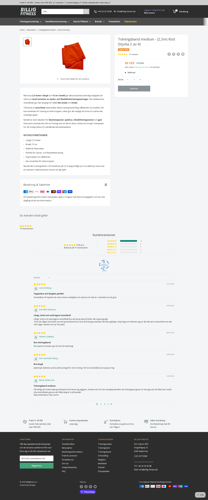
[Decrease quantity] (127, 79)
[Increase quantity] (140, 79)
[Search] (86, 11)
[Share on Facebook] (169, 54)
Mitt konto (149, 12)
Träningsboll (104, 448)
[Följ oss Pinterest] (90, 486)
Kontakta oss (68, 459)
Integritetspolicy (69, 467)
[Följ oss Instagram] (86, 486)
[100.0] (104, 265)
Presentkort (114, 21)
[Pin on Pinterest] (173, 54)
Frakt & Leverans (69, 455)
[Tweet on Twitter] (178, 54)
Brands (98, 21)
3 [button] (104, 404)
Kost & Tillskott (80, 21)
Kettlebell (102, 463)
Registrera (37, 465)
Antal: (121, 79)
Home (22, 30)
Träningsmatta (105, 444)
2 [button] (100, 404)
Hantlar (101, 467)
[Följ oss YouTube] (95, 486)
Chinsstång (103, 455)
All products (31, 30)
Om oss (65, 463)
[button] (25, 226)
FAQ (63, 471)
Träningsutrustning (29, 21)
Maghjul (101, 459)
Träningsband (104, 451)
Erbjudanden (104, 471)
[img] (39, 284)
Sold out (134, 88)
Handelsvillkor (68, 444)
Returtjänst (67, 448)
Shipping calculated (142, 67)
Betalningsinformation (72, 451)
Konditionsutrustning (56, 21)
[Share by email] (183, 54)
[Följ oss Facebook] (81, 486)
